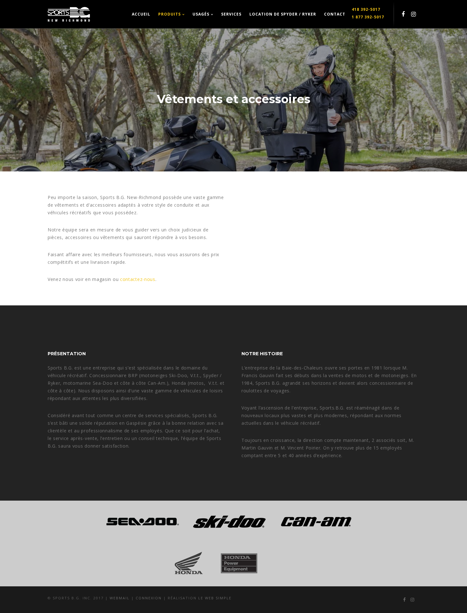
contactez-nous (137, 279)
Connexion (149, 598)
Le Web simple (215, 598)
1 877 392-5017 (368, 17)
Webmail (120, 598)
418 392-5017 (366, 9)
